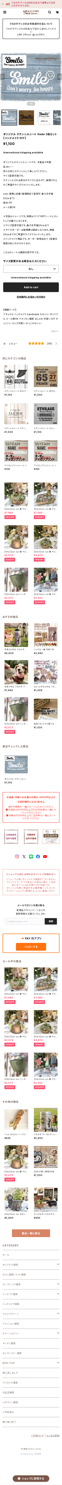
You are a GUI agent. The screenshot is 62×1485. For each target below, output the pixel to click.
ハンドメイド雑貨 (11, 1304)
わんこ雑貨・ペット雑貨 (14, 1274)
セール (6, 1255)
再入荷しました (10, 1372)
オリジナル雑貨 (10, 1264)
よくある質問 (52, 1435)
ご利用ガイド (37, 1435)
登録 (51, 921)
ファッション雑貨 (11, 1323)
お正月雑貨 (8, 1392)
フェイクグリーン (11, 1313)
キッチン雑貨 (9, 1343)
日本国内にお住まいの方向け (31, 296)
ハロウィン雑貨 (10, 1402)
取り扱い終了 (9, 1422)
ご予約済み (8, 1412)
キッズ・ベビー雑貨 (12, 1353)
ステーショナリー (11, 1333)
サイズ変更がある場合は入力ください (25, 261)
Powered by (27, 1454)
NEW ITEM (8, 1363)
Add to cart (31, 287)
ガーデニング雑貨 (11, 1284)
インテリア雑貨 (10, 1294)
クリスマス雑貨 (10, 1382)
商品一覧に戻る (31, 1233)
